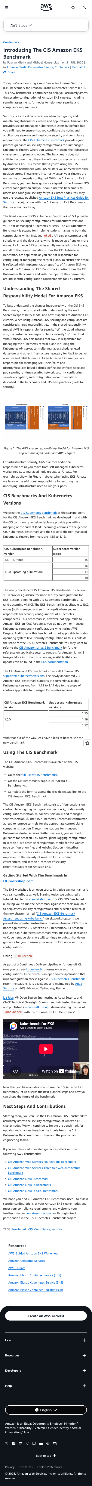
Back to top (43, 1455)
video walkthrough (37, 1007)
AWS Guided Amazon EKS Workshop (33, 1253)
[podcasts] (48, 1444)
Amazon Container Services (26, 1260)
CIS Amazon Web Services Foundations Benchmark (42, 1161)
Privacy (10, 1467)
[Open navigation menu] (6, 7)
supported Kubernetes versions (23, 675)
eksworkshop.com (41, 899)
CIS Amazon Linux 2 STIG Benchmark (33, 1190)
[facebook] (13, 1444)
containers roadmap (39, 1213)
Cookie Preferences (49, 1467)
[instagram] (27, 1444)
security (57, 1229)
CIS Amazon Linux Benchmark (28, 1179)
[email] (54, 1444)
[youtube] (41, 1444)
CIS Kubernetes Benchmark (46, 140)
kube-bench (34, 969)
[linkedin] (20, 1444)
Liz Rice (8, 997)
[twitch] (34, 1444)
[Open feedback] (87, 743)
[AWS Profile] (84, 7)
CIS (30, 1229)
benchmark (19, 1229)
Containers (11, 42)
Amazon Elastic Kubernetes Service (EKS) (35, 1282)
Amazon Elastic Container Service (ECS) (34, 1275)
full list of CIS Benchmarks (39, 774)
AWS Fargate (16, 1268)
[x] (7, 1444)
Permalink (79, 67)
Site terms (26, 1467)
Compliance (42, 1229)
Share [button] (11, 72)
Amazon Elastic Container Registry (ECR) (35, 1289)
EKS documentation (54, 662)
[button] (21, 25)
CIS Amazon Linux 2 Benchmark (40, 647)
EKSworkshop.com (18, 881)
